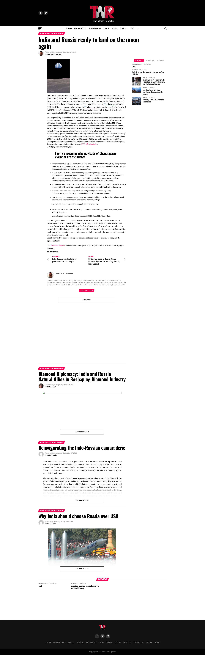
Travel (132, 28)
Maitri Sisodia (52, 455)
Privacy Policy (139, 642)
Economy (123, 28)
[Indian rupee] (110, 104)
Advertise (80, 642)
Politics (114, 28)
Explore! (48, 642)
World (68, 28)
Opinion (106, 28)
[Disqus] (86, 329)
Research (109, 642)
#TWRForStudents (59, 642)
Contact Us (127, 642)
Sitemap (157, 642)
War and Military (95, 28)
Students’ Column (80, 28)
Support (149, 642)
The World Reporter (58, 246)
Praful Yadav (51, 523)
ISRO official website (89, 144)
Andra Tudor (51, 387)
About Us (71, 642)
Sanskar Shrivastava (54, 54)
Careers (101, 642)
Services (118, 642)
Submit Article (91, 642)
